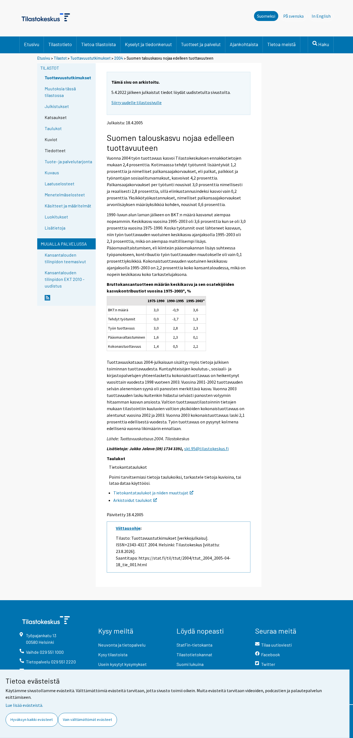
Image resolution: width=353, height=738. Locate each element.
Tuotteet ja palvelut (201, 44)
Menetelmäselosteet (65, 194)
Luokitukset (56, 216)
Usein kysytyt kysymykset (122, 664)
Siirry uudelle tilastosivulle (136, 102)
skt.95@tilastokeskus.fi (206, 448)
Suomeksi (266, 16)
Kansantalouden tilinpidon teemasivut (65, 258)
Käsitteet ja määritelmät (68, 205)
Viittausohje (128, 528)
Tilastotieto (60, 44)
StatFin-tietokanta (194, 644)
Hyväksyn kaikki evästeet (31, 719)
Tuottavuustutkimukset (90, 58)
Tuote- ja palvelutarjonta (68, 161)
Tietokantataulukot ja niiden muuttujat (150, 492)
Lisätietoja (55, 227)
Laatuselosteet (59, 183)
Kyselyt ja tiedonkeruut (148, 44)
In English (323, 16)
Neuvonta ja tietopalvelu (122, 644)
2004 (118, 58)
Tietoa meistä (281, 44)
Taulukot (53, 128)
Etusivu (31, 44)
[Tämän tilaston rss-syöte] (69, 300)
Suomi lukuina (190, 664)
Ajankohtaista (244, 44)
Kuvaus (52, 172)
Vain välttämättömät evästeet (87, 719)
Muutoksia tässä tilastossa (60, 92)
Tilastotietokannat (194, 654)
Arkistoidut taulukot (132, 500)
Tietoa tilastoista (98, 44)
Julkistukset (57, 106)
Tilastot (60, 58)
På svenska (295, 16)
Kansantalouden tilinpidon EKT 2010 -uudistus (64, 279)
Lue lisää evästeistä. (24, 705)
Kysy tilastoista (112, 654)
